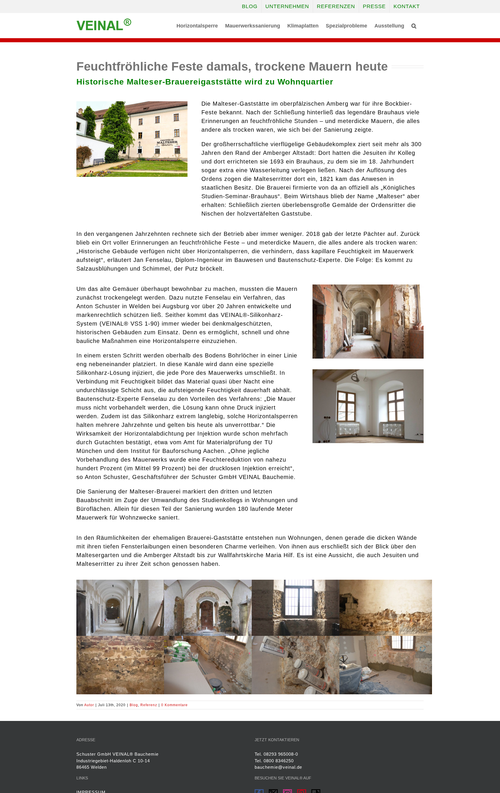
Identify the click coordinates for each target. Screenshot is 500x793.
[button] (413, 25)
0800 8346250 (279, 760)
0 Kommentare (174, 705)
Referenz (148, 705)
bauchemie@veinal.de (278, 767)
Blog (134, 705)
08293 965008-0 (281, 754)
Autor (89, 705)
